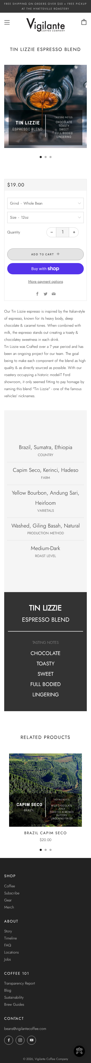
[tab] (41, 157)
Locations (11, 952)
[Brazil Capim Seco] (45, 790)
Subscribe (11, 893)
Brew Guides (14, 1004)
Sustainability (14, 997)
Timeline (10, 938)
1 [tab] (41, 850)
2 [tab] (46, 850)
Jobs (7, 959)
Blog (7, 990)
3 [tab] (50, 850)
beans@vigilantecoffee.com (25, 1028)
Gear (8, 900)
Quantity (13, 232)
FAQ (7, 945)
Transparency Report (19, 983)
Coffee (9, 886)
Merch (9, 907)
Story (8, 931)
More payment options (45, 281)
